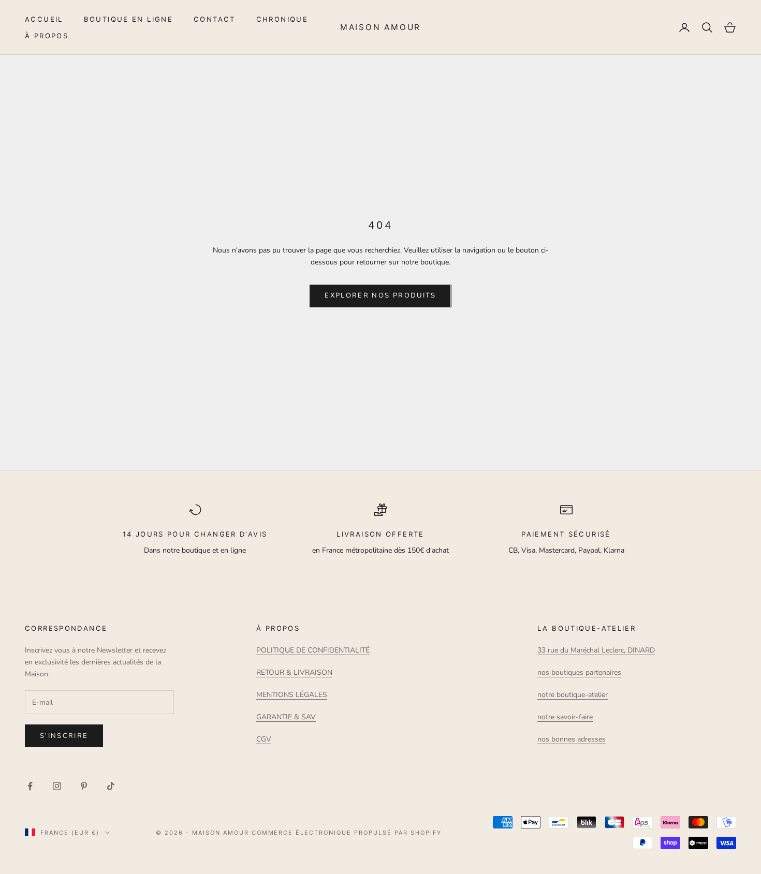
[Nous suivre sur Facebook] (30, 786)
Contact (215, 19)
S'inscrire (64, 735)
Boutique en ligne (128, 19)
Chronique (282, 19)
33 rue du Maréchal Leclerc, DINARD (596, 650)
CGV (263, 739)
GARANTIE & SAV (286, 717)
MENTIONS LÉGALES (291, 695)
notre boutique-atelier (572, 695)
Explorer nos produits (380, 295)
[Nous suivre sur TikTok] (111, 786)
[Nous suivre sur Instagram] (57, 786)
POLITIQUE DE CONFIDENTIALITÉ (313, 650)
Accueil (44, 19)
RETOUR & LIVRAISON (294, 672)
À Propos (46, 36)
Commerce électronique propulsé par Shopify (347, 832)
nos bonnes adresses (571, 739)
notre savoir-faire (565, 717)
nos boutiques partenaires (579, 672)
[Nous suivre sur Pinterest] (84, 786)
